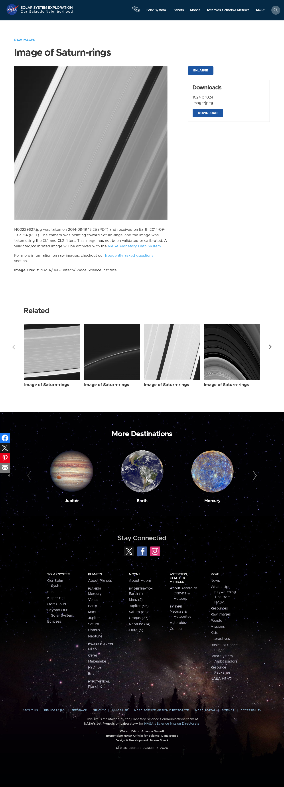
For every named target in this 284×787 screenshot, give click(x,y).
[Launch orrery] (136, 11)
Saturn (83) (138, 612)
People (216, 620)
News (215, 580)
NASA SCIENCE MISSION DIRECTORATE (161, 710)
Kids (214, 633)
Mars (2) (136, 600)
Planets (95, 574)
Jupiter (72, 501)
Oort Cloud (56, 604)
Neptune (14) (139, 624)
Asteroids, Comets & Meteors (178, 578)
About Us (30, 710)
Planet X (95, 686)
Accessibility (251, 710)
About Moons (140, 580)
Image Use (120, 710)
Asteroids (178, 623)
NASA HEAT (221, 678)
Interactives (220, 639)
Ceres (93, 655)
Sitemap (228, 710)
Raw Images (24, 40)
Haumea (95, 667)
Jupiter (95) (139, 606)
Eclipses (54, 621)
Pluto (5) (136, 630)
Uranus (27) (138, 618)
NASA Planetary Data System (134, 246)
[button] (261, 10)
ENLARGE (200, 70)
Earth (142, 501)
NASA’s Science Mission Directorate (171, 723)
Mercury (212, 501)
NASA (13, 9)
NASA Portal (205, 710)
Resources (219, 608)
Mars (92, 612)
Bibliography (54, 710)
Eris (91, 673)
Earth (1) (136, 594)
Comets (176, 629)
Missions (218, 626)
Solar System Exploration (46, 6)
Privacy (99, 710)
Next (270, 347)
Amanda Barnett (152, 731)
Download (208, 113)
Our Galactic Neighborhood (46, 13)
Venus (93, 600)
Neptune (95, 636)
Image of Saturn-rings (46, 385)
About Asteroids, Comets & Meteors (184, 593)
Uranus (94, 630)
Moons (134, 574)
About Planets (100, 580)
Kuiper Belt (56, 598)
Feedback (79, 710)
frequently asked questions (129, 255)
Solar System (58, 574)
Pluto (92, 649)
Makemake (97, 661)
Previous (13, 347)
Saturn (93, 624)
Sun (50, 592)
